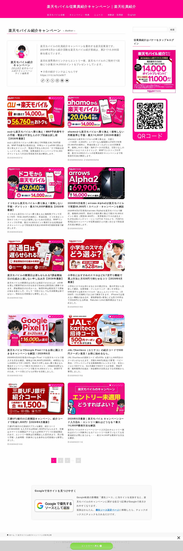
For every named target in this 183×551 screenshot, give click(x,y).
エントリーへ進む (90, 546)
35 (78, 460)
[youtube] (67, 80)
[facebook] (47, 80)
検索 (172, 29)
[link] (43, 80)
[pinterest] (62, 80)
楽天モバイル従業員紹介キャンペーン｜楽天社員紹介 (91, 6)
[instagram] (57, 80)
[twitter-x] (52, 80)
